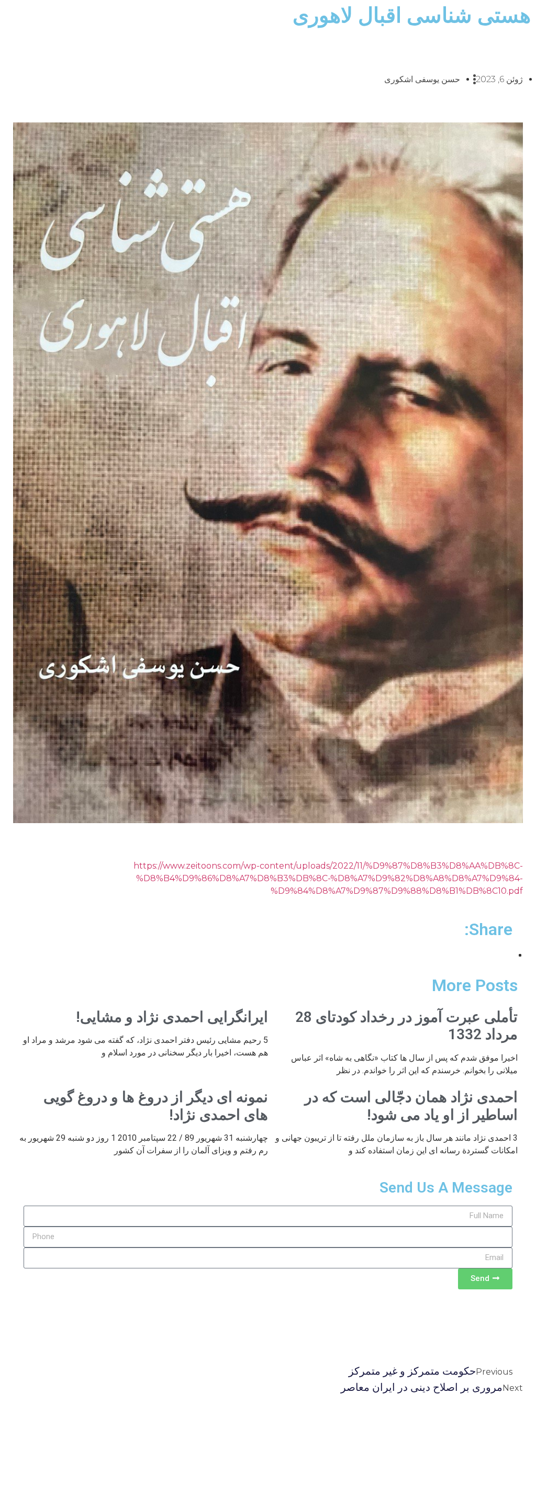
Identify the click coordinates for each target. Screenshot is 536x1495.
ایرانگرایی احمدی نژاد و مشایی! (172, 1017)
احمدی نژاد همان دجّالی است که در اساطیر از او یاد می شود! (411, 1105)
